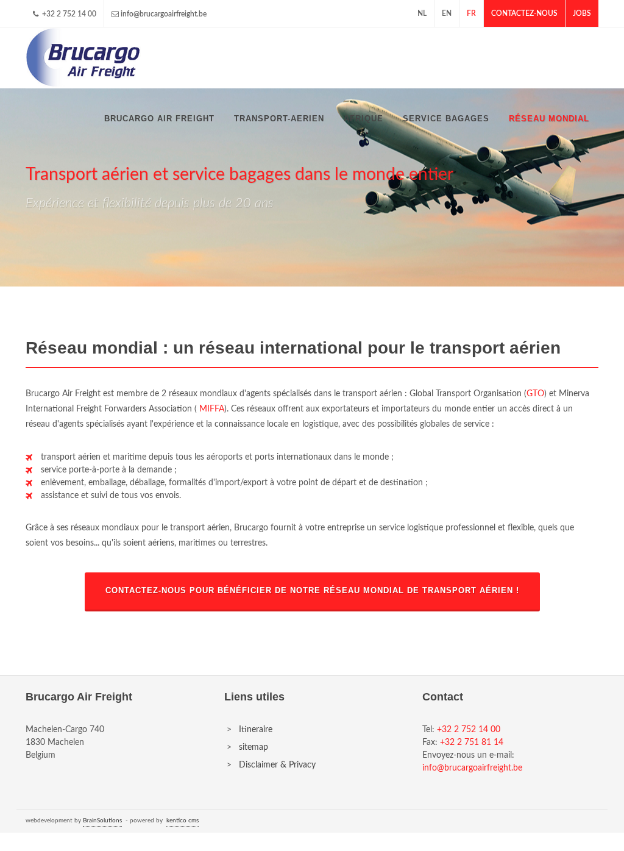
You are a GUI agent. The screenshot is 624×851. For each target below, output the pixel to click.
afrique (363, 118)
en (447, 13)
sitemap (253, 747)
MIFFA (211, 409)
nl (422, 13)
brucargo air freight (159, 118)
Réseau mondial (549, 118)
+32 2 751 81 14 (471, 742)
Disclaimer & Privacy (277, 765)
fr (471, 13)
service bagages (446, 118)
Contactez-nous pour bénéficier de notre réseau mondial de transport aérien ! (312, 590)
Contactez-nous (524, 13)
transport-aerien (279, 118)
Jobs (582, 13)
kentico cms (182, 820)
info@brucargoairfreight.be (164, 14)
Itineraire (255, 729)
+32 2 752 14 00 (68, 14)
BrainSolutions (102, 820)
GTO (535, 394)
